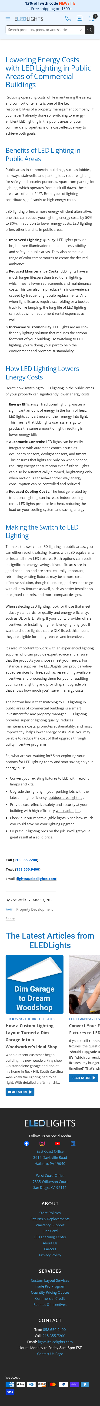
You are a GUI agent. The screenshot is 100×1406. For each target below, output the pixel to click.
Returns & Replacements (50, 1219)
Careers (50, 1249)
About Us (50, 1243)
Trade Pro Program (50, 1286)
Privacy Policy (50, 1255)
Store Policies (50, 1212)
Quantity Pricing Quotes (50, 1292)
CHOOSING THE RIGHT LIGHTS (30, 1018)
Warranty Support (50, 1225)
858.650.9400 (27, 869)
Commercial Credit (50, 1298)
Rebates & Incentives (50, 1304)
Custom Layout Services (50, 1280)
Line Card (50, 1230)
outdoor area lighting (65, 797)
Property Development (34, 909)
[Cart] (91, 19)
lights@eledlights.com (36, 878)
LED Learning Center (50, 1237)
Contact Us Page (50, 1353)
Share (10, 918)
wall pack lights (68, 810)
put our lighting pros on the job (40, 831)
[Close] (81, 30)
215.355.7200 (25, 859)
